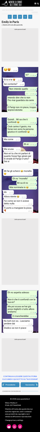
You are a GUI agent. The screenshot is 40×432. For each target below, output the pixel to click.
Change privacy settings (14, 420)
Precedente (10, 385)
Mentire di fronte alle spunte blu (13, 10)
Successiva (29, 385)
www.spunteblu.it (23, 399)
